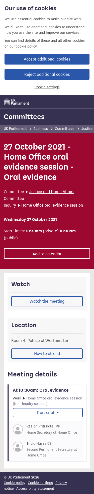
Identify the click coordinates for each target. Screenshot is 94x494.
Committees (24, 116)
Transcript (46, 412)
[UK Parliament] (17, 101)
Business (41, 129)
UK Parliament (15, 129)
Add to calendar (47, 254)
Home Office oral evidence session (52, 205)
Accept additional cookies (47, 59)
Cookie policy (14, 483)
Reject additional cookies (47, 74)
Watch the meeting (47, 301)
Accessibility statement (35, 488)
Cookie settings (47, 87)
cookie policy (26, 46)
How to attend (47, 353)
